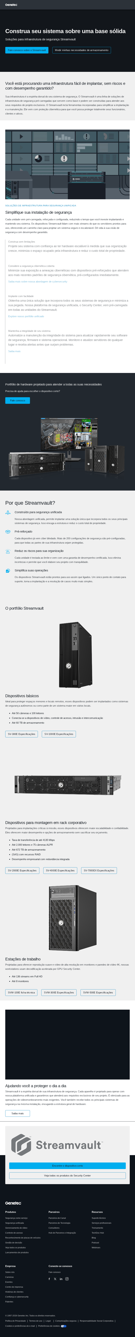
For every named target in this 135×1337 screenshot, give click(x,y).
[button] (17, 1113)
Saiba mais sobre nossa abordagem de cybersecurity (37, 281)
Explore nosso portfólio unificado (26, 316)
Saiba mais (14, 351)
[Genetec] (11, 5)
